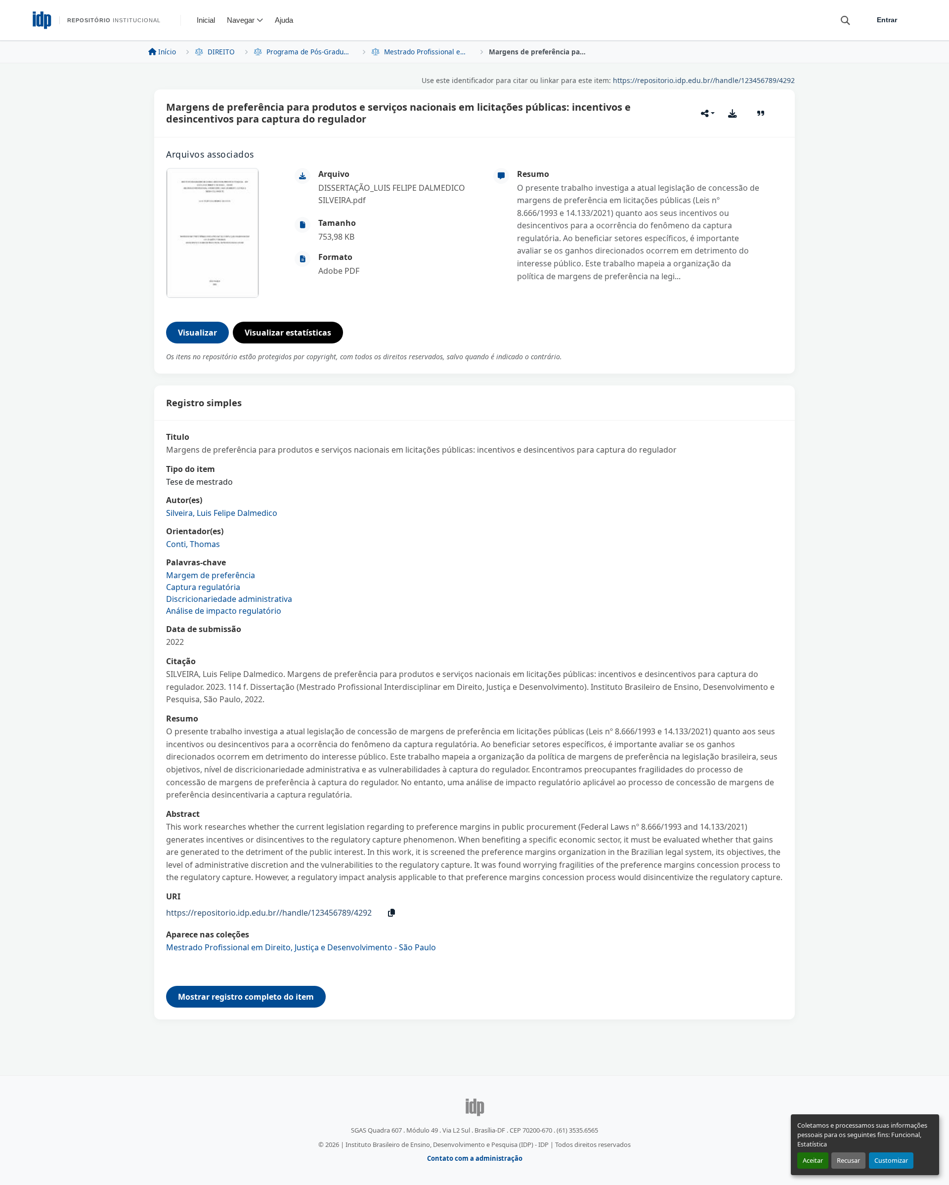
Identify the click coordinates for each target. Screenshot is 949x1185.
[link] (399, 194)
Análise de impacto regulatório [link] (223, 610)
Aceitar (813, 1160)
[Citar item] (761, 113)
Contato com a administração (474, 1158)
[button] (841, 19)
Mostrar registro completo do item (246, 996)
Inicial (206, 20)
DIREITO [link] (221, 51)
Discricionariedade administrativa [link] (229, 598)
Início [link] (167, 51)
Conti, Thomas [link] (193, 544)
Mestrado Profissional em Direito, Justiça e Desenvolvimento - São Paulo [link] (427, 51)
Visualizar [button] (197, 332)
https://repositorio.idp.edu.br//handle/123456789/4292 (704, 80)
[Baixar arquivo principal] (732, 113)
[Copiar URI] (391, 912)
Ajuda (284, 20)
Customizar (891, 1160)
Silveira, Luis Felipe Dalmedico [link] (221, 513)
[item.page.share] (707, 113)
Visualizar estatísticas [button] (288, 332)
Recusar (848, 1160)
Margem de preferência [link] (210, 575)
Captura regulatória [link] (203, 587)
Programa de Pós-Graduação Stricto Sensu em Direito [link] (309, 51)
